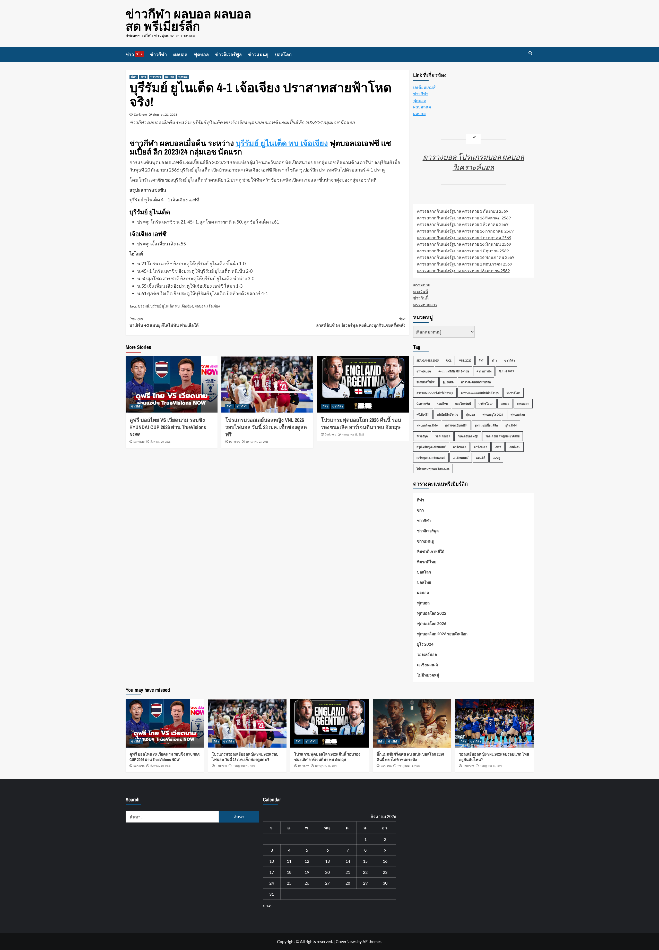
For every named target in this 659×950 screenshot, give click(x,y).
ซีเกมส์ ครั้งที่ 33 (426, 382)
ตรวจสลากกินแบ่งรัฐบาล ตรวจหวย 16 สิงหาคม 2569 (464, 217)
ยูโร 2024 (511, 425)
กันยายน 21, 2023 (165, 114)
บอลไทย (442, 403)
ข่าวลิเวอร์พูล (228, 54)
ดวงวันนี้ (420, 291)
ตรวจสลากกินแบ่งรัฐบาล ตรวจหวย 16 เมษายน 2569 (463, 270)
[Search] (530, 53)
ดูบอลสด (448, 382)
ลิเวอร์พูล (422, 436)
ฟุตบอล (201, 54)
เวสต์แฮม (514, 447)
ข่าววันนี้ (421, 297)
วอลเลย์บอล (442, 436)
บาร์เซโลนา (486, 403)
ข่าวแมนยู (258, 54)
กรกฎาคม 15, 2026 (353, 434)
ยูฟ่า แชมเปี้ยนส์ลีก (486, 425)
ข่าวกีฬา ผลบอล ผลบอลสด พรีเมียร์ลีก (188, 20)
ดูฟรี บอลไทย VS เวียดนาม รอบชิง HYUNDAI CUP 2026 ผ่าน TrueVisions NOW (167, 427)
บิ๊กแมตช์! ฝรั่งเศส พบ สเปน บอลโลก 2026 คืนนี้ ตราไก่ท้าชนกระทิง (410, 756)
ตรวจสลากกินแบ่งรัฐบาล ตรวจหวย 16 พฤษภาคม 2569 (465, 257)
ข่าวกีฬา (158, 54)
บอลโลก (283, 54)
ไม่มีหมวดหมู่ (428, 675)
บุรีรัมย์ (143, 306)
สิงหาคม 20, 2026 (160, 441)
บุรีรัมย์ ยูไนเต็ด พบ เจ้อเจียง (282, 143)
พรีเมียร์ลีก (423, 414)
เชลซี (498, 447)
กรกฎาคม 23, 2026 (257, 441)
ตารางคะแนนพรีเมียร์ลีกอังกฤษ (480, 393)
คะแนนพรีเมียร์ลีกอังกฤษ (453, 371)
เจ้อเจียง (213, 306)
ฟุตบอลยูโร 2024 (492, 414)
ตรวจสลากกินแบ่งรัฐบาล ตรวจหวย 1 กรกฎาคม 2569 (464, 237)
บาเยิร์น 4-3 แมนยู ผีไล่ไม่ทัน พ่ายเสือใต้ (163, 322)
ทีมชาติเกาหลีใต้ (430, 551)
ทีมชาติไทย (513, 393)
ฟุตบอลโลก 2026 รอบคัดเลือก (442, 633)
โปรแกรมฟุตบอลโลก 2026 (433, 468)
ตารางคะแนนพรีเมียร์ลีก (476, 382)
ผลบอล (180, 54)
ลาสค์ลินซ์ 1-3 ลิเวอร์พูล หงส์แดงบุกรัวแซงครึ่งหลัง (360, 322)
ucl (449, 360)
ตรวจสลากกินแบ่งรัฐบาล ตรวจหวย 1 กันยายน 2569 (462, 211)
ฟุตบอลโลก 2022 (431, 613)
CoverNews (346, 941)
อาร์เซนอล (459, 447)
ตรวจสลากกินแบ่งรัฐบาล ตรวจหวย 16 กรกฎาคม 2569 (465, 230)
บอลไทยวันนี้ (463, 403)
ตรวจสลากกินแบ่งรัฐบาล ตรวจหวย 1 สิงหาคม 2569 (462, 224)
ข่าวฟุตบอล (424, 371)
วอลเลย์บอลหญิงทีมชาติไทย (502, 436)
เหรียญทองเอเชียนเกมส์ (431, 457)
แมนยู (496, 457)
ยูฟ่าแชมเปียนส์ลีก (456, 425)
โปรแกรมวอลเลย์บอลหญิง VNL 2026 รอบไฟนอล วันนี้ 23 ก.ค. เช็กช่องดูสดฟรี (266, 427)
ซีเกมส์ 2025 (506, 371)
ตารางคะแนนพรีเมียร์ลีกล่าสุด (435, 393)
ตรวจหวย (421, 284)
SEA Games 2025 (428, 360)
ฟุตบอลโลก (517, 414)
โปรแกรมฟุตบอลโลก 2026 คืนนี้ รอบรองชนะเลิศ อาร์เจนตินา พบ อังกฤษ (361, 423)
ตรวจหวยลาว (425, 304)
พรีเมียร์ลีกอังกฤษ (447, 414)
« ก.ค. (267, 905)
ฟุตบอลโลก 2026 (427, 425)
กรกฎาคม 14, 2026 (408, 766)
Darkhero (140, 114)
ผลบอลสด (422, 106)
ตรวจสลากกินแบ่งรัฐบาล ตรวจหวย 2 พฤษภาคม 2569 (464, 263)
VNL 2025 (465, 360)
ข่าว (134, 54)
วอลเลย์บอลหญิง (468, 436)
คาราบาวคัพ (483, 371)
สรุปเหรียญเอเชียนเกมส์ (431, 447)
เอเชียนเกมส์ (424, 87)
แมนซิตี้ (480, 457)
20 (327, 872)
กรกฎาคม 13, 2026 (491, 766)
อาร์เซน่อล (480, 447)
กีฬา (133, 77)
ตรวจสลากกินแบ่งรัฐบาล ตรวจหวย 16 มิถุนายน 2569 (464, 244)
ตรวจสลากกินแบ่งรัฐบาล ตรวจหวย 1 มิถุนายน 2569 (463, 250)
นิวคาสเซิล (423, 403)
